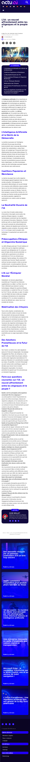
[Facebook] (3, 43)
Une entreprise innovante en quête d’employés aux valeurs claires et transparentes (15, 642)
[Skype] (15, 521)
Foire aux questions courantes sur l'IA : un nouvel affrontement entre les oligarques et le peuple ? (15, 91)
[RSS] (6, 724)
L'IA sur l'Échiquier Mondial (12, 81)
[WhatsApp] (14, 43)
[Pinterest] (10, 43)
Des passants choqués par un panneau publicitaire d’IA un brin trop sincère (14, 555)
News (8, 532)
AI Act (4, 230)
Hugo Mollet (8, 37)
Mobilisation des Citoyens (11, 83)
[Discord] (10, 521)
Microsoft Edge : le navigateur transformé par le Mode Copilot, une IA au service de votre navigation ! (15, 672)
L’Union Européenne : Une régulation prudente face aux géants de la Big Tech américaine (15, 700)
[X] (6, 43)
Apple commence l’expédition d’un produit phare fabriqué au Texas (14, 583)
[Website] (13, 724)
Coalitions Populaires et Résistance (14, 72)
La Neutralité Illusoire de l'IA (12, 75)
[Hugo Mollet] (3, 37)
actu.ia (4, 532)
